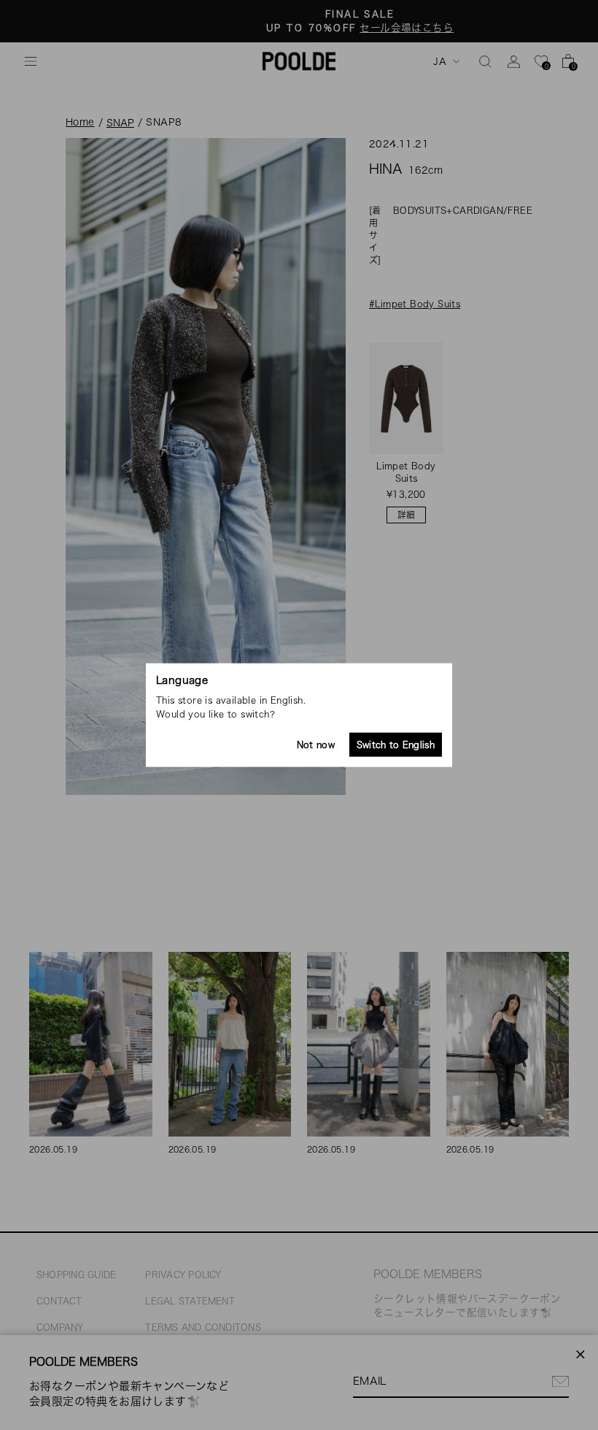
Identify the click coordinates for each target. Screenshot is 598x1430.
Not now (316, 744)
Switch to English (396, 744)
